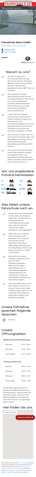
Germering (21, 46)
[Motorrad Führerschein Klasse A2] (28, 181)
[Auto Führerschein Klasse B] (28, 185)
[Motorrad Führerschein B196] (28, 189)
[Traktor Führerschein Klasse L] (28, 193)
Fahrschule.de (23, 463)
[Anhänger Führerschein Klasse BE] (11, 193)
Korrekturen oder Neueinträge (16, 470)
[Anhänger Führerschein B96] (11, 189)
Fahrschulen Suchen (11, 8)
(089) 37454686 (10, 52)
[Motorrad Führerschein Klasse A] (10, 181)
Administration (8, 472)
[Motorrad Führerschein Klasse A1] (10, 185)
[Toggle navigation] (31, 5)
